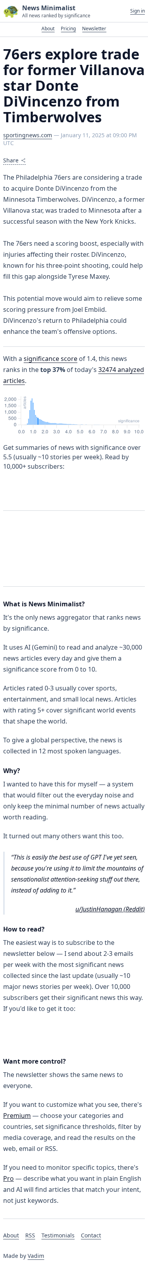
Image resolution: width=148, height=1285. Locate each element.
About (47, 28)
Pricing (68, 28)
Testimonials (58, 1235)
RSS (30, 1235)
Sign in (137, 11)
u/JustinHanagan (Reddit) (110, 909)
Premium (17, 1115)
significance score (50, 358)
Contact (91, 1235)
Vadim (36, 1255)
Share (11, 160)
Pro (8, 1178)
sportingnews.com (27, 135)
